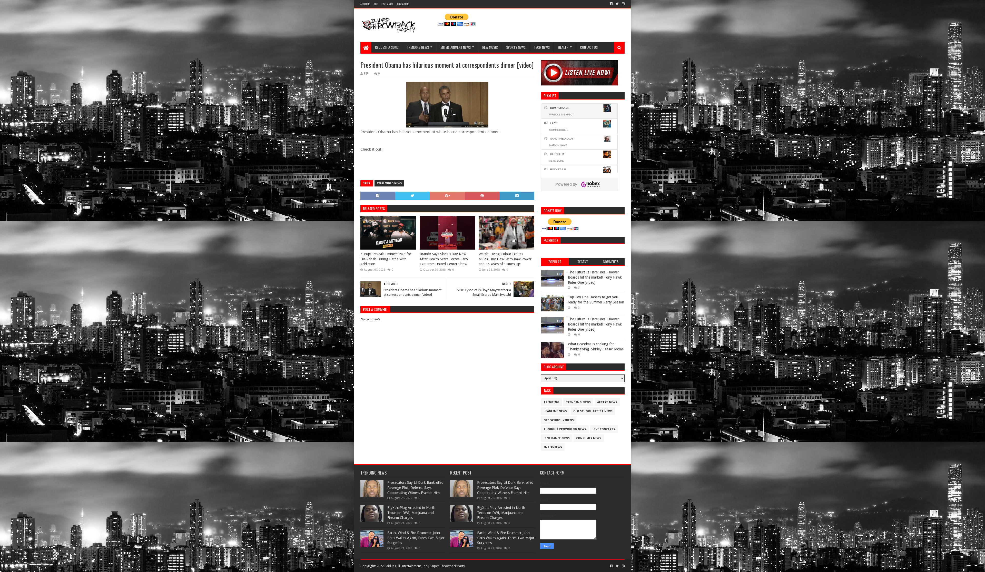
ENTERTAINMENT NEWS (455, 47)
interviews (553, 447)
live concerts (604, 429)
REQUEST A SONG (387, 47)
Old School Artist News (593, 411)
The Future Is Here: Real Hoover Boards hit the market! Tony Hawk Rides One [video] (595, 277)
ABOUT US (365, 4)
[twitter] (617, 4)
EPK (376, 4)
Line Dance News (557, 438)
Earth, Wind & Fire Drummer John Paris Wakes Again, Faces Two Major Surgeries (416, 538)
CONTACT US (403, 4)
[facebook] (611, 4)
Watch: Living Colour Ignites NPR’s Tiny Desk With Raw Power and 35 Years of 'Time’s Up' (505, 259)
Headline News (555, 411)
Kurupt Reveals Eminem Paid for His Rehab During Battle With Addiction (385, 259)
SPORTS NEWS (516, 47)
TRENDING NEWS (418, 47)
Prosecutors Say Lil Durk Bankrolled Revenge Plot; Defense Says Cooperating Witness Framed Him (415, 487)
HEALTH (563, 47)
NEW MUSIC (490, 47)
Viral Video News (389, 183)
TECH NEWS (542, 47)
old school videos (559, 420)
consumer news (588, 438)
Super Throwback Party (447, 566)
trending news (578, 402)
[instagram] (623, 4)
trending (551, 402)
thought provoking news (565, 429)
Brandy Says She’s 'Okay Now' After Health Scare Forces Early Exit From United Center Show (444, 259)
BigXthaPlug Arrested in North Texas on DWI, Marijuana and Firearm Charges (411, 513)
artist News (607, 402)
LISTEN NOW (387, 4)
